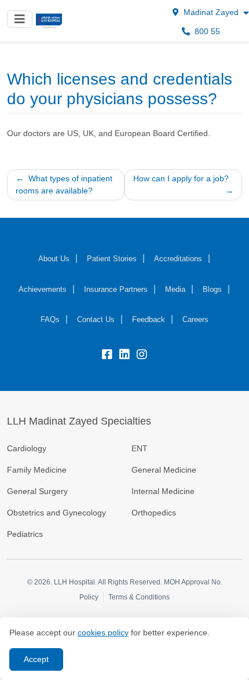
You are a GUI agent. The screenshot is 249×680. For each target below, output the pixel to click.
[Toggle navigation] (19, 19)
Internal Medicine (163, 491)
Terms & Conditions (139, 597)
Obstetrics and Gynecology (57, 512)
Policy (88, 597)
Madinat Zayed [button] (211, 12)
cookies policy (103, 632)
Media (175, 289)
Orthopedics (153, 512)
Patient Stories (112, 258)
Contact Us (96, 319)
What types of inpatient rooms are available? (64, 184)
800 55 (206, 31)
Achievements (43, 289)
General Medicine (163, 469)
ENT (139, 448)
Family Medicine (37, 469)
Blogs (212, 289)
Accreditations (178, 258)
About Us (53, 258)
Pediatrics (25, 534)
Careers (195, 319)
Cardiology (26, 448)
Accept (36, 659)
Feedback (148, 319)
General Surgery (37, 491)
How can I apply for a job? (181, 178)
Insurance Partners (116, 289)
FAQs (50, 319)
